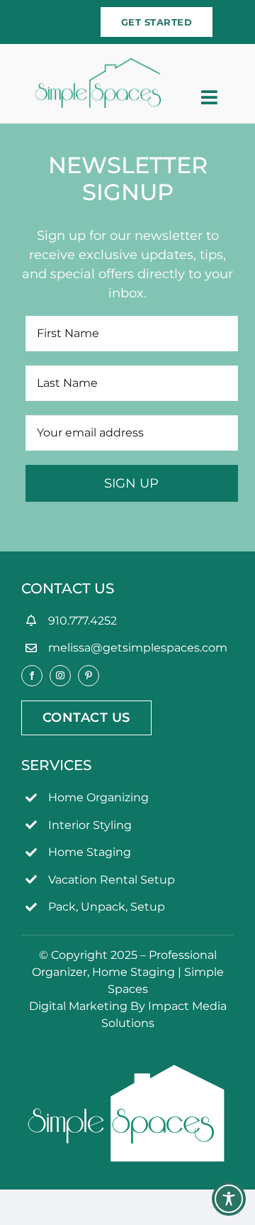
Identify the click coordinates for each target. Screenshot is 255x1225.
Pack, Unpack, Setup (106, 906)
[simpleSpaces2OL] (98, 64)
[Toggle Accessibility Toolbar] (228, 1198)
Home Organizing (98, 797)
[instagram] (60, 675)
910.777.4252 (82, 620)
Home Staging (89, 852)
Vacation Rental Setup (111, 879)
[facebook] (31, 675)
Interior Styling (90, 825)
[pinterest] (88, 675)
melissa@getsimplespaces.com (137, 647)
